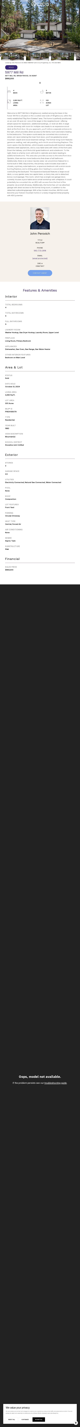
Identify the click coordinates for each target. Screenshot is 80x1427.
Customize (25, 1419)
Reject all (11, 1419)
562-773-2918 (40, 250)
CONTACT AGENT (40, 273)
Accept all (38, 1419)
